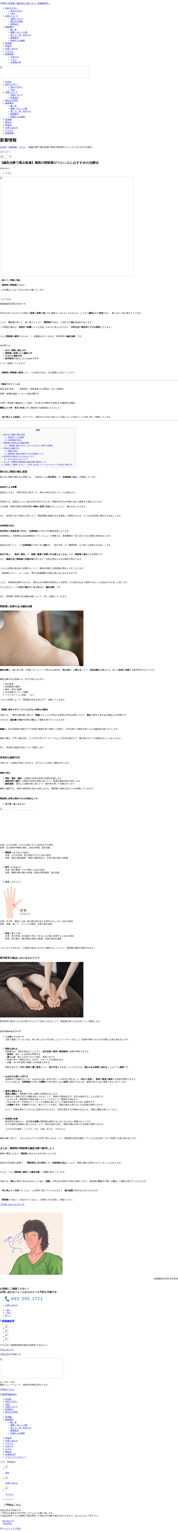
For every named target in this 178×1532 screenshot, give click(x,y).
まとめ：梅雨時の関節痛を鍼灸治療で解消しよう (24, 462)
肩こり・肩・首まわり (20, 35)
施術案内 (9, 27)
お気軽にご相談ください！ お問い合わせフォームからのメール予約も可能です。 (37, 465)
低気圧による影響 (14, 437)
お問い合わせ (11, 49)
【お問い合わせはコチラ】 (12, 1204)
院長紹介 (14, 24)
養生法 (8, 122)
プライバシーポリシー (15, 1457)
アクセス (9, 51)
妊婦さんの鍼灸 (17, 40)
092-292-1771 (8, 1521)
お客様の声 (15, 62)
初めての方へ (11, 8)
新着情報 (9, 54)
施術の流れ (11, 451)
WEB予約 (7, 1524)
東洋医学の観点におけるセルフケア (18, 456)
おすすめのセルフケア (16, 459)
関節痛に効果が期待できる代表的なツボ (23, 454)
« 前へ (8, 1310)
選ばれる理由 (16, 21)
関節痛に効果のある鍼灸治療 (15, 443)
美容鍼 (8, 43)
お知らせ (14, 57)
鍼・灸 (13, 29)
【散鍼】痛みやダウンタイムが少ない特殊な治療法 (28, 445)
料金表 (8, 46)
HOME (8, 82)
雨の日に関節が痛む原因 (13, 435)
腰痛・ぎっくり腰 (18, 32)
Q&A (12, 13)
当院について (11, 16)
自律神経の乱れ (13, 440)
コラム (13, 59)
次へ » (8, 1315)
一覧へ (8, 1313)
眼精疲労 (14, 38)
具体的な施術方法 (10, 448)
